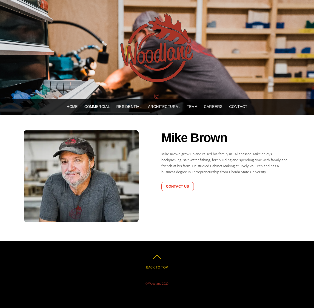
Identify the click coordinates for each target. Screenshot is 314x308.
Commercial (97, 107)
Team (192, 107)
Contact (238, 107)
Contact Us (177, 186)
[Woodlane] (157, 78)
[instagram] (157, 96)
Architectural (164, 107)
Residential (129, 107)
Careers (213, 107)
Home (72, 107)
